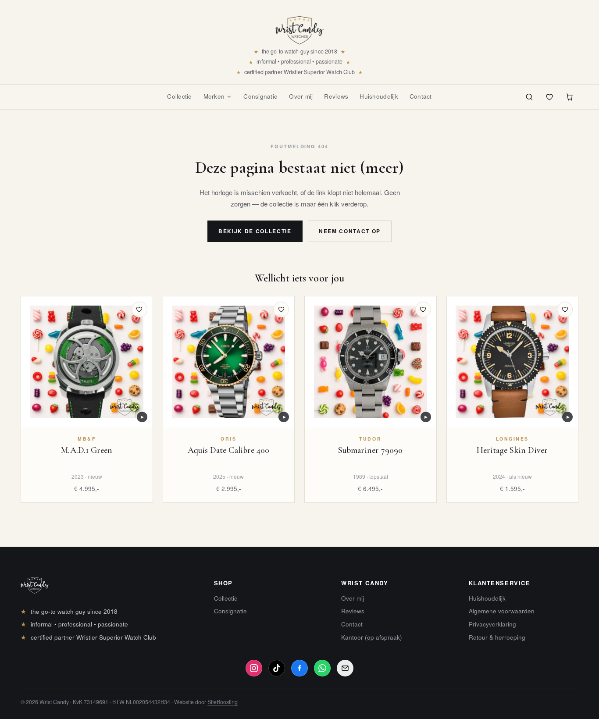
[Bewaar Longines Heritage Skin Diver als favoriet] (565, 309)
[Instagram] (254, 668)
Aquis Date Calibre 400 (228, 450)
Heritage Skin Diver (512, 450)
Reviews (336, 96)
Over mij (301, 96)
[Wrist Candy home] (299, 27)
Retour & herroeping (497, 637)
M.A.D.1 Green (86, 450)
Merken (214, 96)
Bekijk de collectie (255, 231)
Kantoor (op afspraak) (371, 637)
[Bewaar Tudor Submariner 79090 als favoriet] (423, 309)
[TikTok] (276, 668)
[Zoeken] (529, 97)
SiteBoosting (222, 702)
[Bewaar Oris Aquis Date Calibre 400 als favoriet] (281, 309)
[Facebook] (299, 668)
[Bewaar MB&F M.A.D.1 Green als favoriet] (139, 309)
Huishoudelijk (379, 96)
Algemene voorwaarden (502, 611)
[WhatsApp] (322, 668)
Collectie (179, 96)
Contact (421, 96)
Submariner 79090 (370, 450)
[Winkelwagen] (569, 97)
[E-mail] (345, 668)
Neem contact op (350, 231)
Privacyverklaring (492, 624)
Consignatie (260, 96)
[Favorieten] (549, 97)
